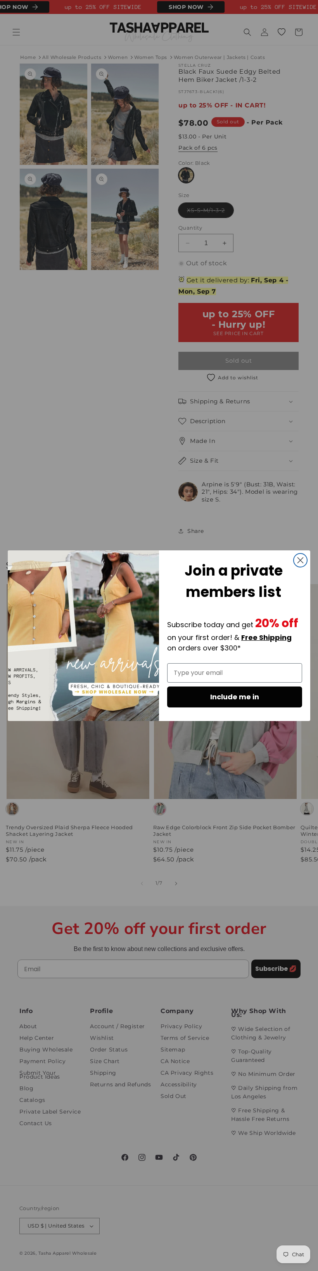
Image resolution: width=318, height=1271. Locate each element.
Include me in (234, 697)
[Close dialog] (300, 560)
